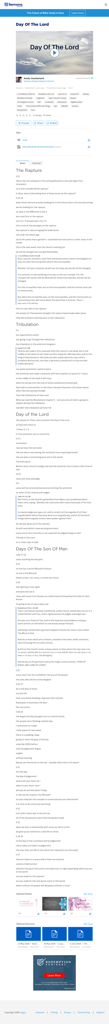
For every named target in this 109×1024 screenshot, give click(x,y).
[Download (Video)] (89, 147)
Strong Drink (22, 110)
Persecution (62, 102)
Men (39, 102)
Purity (19, 106)
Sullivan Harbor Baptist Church (39, 81)
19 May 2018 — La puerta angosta (60, 943)
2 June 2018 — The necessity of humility (89, 943)
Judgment (40, 98)
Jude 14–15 (62, 94)
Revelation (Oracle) (24, 98)
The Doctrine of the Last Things (38, 106)
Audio (25, 140)
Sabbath (64, 106)
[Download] (38, 913)
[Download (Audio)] (89, 140)
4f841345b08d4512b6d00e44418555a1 (41, 147)
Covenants (49, 102)
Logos (22, 1012)
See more (88, 893)
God (32, 110)
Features (40, 1012)
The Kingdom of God (25, 102)
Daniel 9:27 (75, 94)
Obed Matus (23, 946)
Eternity (86, 94)
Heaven (73, 98)
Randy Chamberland (34, 78)
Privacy (67, 1012)
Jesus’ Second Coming (57, 98)
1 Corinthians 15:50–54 (25, 94)
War (55, 106)
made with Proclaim (82, 78)
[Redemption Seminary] (54, 973)
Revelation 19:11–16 (46, 94)
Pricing (54, 1012)
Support (100, 1012)
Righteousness (76, 102)
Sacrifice (75, 106)
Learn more (78, 13)
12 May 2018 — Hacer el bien (31, 943)
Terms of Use (83, 1012)
